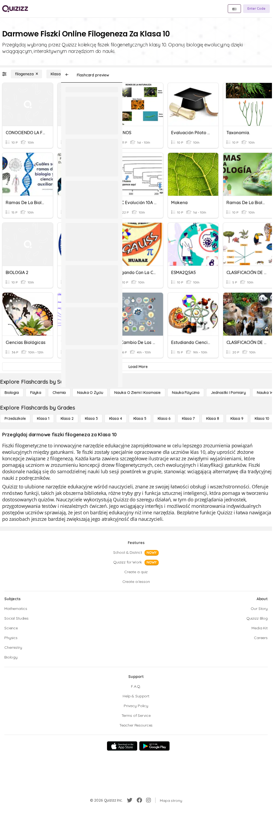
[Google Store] (154, 746)
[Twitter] (129, 800)
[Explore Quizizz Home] (15, 8)
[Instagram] (148, 800)
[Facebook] (139, 800)
